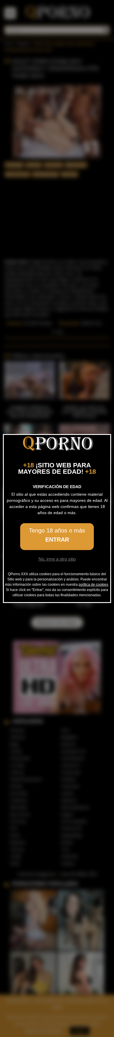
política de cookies (93, 585)
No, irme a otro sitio (57, 558)
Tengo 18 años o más (57, 535)
